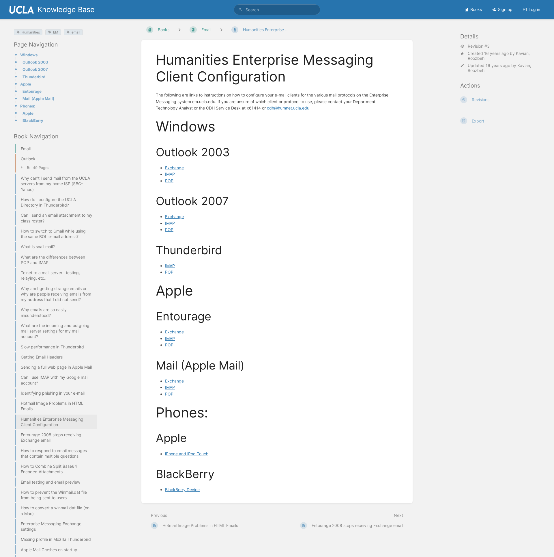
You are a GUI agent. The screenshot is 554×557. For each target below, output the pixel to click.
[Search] (240, 9)
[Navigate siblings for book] (179, 29)
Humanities (31, 32)
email (76, 32)
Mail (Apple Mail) (38, 98)
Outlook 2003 (35, 62)
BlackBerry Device (182, 489)
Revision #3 (479, 46)
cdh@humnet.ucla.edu (288, 107)
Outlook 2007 (35, 69)
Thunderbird (34, 77)
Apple (25, 84)
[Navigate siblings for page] (221, 29)
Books (476, 9)
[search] (277, 9)
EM (55, 32)
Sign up (505, 9)
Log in (534, 9)
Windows (29, 55)
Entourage (32, 91)
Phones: (27, 106)
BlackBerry (33, 120)
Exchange (174, 167)
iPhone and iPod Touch (186, 453)
